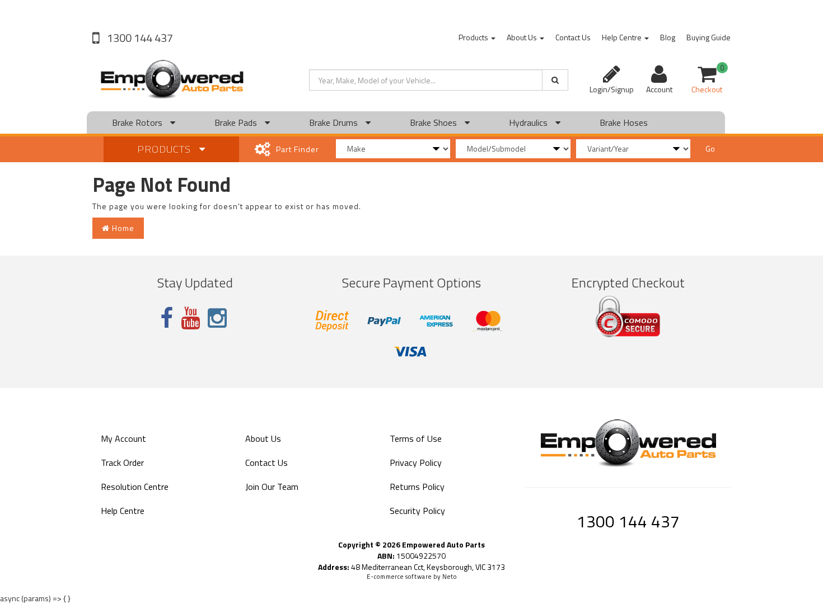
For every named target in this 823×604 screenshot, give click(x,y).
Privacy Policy (416, 462)
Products (474, 37)
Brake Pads (236, 122)
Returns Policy (417, 486)
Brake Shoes (434, 122)
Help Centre (622, 37)
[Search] (555, 80)
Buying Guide (708, 37)
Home (122, 228)
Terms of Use (416, 438)
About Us (523, 37)
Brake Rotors (138, 122)
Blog (667, 37)
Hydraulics (529, 122)
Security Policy (417, 510)
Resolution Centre (135, 486)
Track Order (122, 462)
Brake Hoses (624, 122)
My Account (123, 438)
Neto (449, 576)
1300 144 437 (139, 37)
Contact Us (573, 37)
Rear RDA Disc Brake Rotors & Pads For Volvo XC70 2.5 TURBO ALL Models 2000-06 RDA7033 (96, 553)
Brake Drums (334, 122)
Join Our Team (271, 486)
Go (710, 148)
